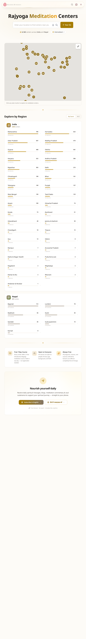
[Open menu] (81, 4)
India (38, 32)
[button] (29, 72)
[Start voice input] (53, 25)
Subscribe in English (31, 402)
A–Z (78, 116)
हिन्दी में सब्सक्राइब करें (56, 402)
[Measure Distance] (78, 46)
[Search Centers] (72, 4)
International (59, 32)
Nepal (46, 32)
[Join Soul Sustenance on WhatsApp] (76, 4)
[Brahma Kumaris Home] (12, 5)
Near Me (68, 25)
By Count (71, 116)
